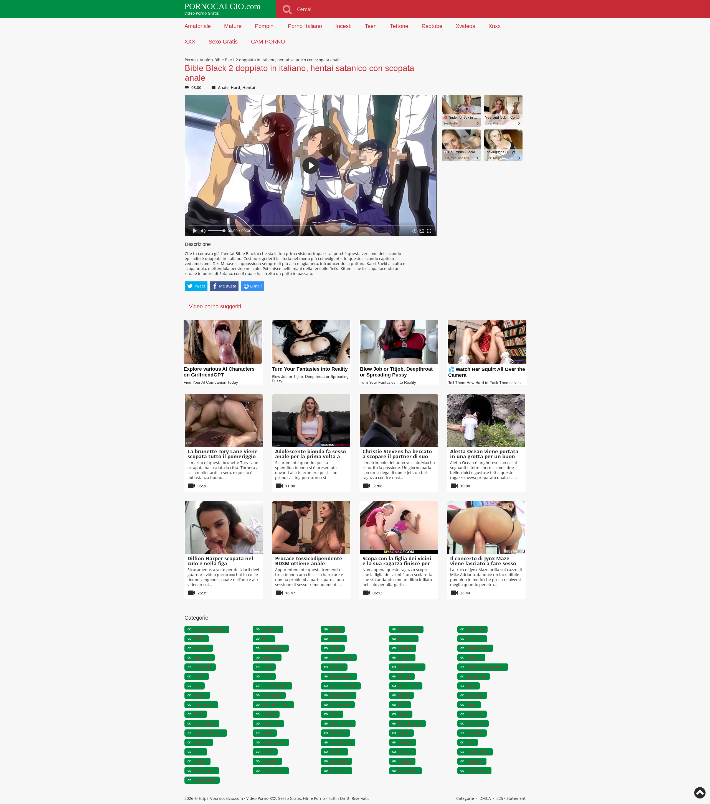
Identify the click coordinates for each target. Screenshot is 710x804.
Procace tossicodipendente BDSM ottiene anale (308, 561)
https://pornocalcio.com (221, 798)
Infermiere (271, 695)
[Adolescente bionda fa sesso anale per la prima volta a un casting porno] (311, 420)
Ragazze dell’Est (208, 733)
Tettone (399, 26)
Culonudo (202, 667)
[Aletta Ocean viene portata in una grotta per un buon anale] (486, 420)
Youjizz (404, 761)
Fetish (198, 676)
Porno (190, 59)
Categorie (465, 798)
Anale (205, 59)
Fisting (404, 676)
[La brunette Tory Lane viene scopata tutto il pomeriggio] (224, 420)
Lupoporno (203, 704)
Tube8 (267, 751)
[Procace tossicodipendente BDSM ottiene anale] (311, 527)
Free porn (339, 770)
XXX (189, 42)
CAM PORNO (268, 42)
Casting (405, 648)
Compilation (341, 657)
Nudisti (268, 714)
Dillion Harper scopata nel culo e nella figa (220, 561)
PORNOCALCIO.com (222, 6)
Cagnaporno (273, 648)
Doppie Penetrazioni (485, 667)
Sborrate (338, 733)
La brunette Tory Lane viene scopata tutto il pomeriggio (222, 454)
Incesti (343, 26)
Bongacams (204, 770)
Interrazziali (341, 695)
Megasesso (340, 704)
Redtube (432, 26)
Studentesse (273, 742)
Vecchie (337, 751)
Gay (196, 685)
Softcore (201, 742)
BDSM (198, 638)
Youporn (474, 761)
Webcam (270, 761)
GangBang (475, 676)
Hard (235, 87)
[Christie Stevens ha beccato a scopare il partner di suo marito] (399, 420)
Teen (371, 26)
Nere (197, 714)
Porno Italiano (305, 26)
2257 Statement (511, 798)
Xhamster (339, 761)
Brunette (474, 638)
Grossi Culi (408, 685)
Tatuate (405, 742)
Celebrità (201, 657)
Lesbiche (474, 695)
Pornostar (271, 723)
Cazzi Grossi (477, 648)
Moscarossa (204, 780)
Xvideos (465, 26)
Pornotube (407, 770)
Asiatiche (474, 629)
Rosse (267, 733)
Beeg (266, 638)
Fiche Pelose (341, 676)
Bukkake (201, 648)
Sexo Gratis (223, 42)
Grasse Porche (343, 685)
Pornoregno (204, 723)
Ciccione (269, 657)
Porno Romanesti (209, 629)
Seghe (403, 733)
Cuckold (473, 657)
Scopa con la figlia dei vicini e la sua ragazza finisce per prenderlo (396, 563)
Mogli (471, 704)
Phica (403, 714)
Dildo (266, 667)
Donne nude (409, 667)
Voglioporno (477, 751)
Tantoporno (340, 742)
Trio (469, 742)
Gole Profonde (275, 685)
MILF (402, 704)
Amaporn (270, 629)
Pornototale (340, 723)
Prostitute (475, 723)
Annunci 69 (408, 629)
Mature (233, 26)
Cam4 (335, 648)
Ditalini (336, 667)
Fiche (266, 676)
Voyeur (199, 761)
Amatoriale (197, 26)
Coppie (404, 657)
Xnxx (494, 26)
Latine (403, 695)
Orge (334, 714)
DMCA (485, 798)
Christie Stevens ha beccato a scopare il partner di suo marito (397, 456)
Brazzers (406, 638)
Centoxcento (273, 770)
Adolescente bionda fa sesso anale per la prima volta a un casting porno (310, 456)
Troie (198, 751)
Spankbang (476, 770)
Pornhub (474, 714)
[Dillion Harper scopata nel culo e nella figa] (224, 527)
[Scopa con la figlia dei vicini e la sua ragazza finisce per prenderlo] (399, 527)
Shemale (474, 733)
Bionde (336, 638)
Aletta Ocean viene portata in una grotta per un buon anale (484, 456)
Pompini (265, 26)
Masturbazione (276, 704)
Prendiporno (409, 723)
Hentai (248, 87)
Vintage (405, 751)
